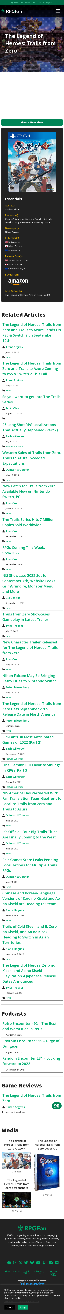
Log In (38, 2)
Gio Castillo (13, 598)
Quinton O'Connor (17, 469)
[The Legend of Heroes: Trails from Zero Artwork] (16, 1160)
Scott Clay (12, 408)
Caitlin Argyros (15, 1107)
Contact (27, 2)
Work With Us (27, 1272)
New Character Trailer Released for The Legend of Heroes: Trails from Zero (30, 647)
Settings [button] (10, 1307)
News (8, 357)
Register (49, 2)
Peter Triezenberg (17, 687)
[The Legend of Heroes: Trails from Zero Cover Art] (47, 1172)
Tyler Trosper (14, 626)
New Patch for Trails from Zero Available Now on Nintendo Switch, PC (29, 491)
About (16, 2)
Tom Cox (11, 503)
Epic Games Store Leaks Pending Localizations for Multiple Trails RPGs (30, 865)
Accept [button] (23, 1307)
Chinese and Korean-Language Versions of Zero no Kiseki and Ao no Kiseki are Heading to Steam (31, 898)
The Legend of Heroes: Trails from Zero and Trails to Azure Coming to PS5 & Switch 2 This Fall (31, 368)
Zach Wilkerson (15, 436)
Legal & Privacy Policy (53, 1273)
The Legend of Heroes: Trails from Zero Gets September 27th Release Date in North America (31, 709)
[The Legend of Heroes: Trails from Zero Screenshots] (16, 1200)
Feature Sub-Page (14, 446)
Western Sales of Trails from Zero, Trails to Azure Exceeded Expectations (31, 458)
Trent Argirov (14, 347)
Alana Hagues (15, 910)
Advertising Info (39, 1272)
